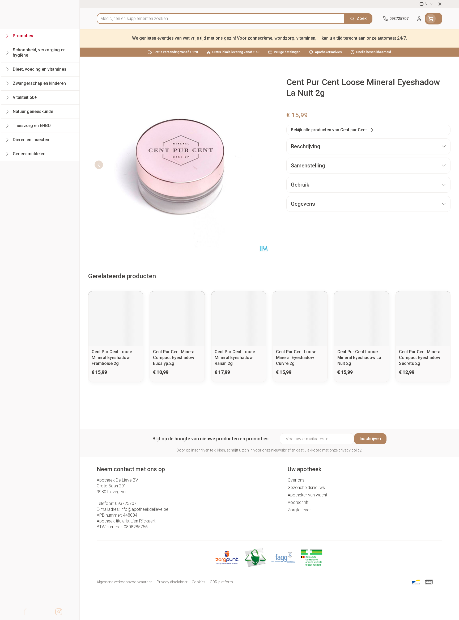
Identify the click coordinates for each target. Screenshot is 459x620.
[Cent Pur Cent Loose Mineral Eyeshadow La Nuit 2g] (361, 318)
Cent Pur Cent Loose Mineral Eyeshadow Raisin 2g (235, 357)
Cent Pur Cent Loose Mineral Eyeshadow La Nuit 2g (359, 357)
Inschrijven (370, 438)
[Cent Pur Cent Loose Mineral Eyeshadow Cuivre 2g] (300, 318)
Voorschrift (298, 502)
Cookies (199, 582)
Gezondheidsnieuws (306, 487)
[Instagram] (59, 612)
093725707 (126, 503)
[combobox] (221, 18)
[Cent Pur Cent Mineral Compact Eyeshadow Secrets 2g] (423, 318)
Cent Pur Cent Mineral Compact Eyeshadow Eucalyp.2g (174, 357)
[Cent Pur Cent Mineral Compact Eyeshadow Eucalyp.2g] (177, 318)
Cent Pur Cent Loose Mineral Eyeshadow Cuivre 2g (296, 357)
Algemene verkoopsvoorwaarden (124, 582)
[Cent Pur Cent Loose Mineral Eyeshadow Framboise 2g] (115, 318)
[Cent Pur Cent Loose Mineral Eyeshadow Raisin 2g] (238, 318)
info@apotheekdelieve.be (144, 509)
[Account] (419, 18)
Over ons (296, 480)
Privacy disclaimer (172, 582)
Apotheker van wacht (307, 494)
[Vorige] (99, 165)
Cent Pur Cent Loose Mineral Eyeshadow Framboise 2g (112, 357)
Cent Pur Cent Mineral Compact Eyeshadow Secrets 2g (420, 357)
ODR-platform (221, 582)
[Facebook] (25, 612)
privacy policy (349, 450)
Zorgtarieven (300, 509)
